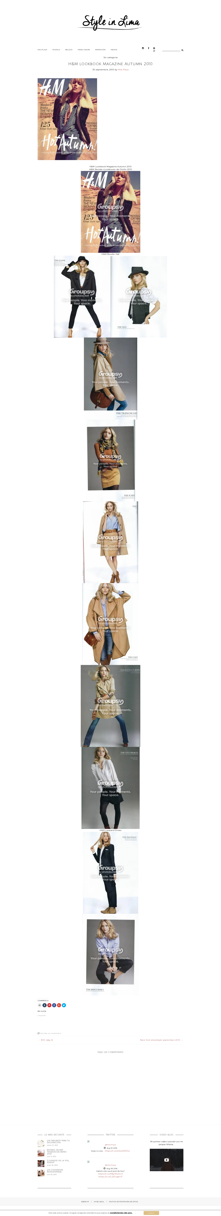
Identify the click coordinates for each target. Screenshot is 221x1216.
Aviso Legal (99, 1202)
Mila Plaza (42, 50)
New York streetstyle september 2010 (160, 1040)
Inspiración (100, 50)
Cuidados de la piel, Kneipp (58, 1161)
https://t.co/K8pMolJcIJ (110, 1174)
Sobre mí (85, 1202)
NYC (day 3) (47, 1040)
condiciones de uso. (121, 1213)
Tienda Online (84, 50)
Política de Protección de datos (123, 1202)
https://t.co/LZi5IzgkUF (110, 1176)
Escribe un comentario (50, 1033)
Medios (114, 50)
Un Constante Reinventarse (55, 1171)
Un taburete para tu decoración (58, 1142)
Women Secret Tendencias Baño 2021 (57, 1152)
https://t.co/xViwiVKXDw (117, 1151)
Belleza (69, 50)
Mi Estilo (56, 50)
